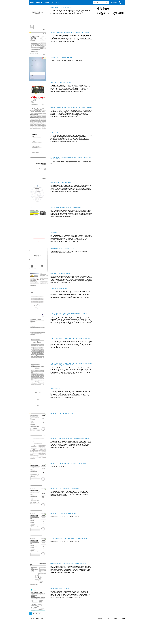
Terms (109, 618)
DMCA (123, 618)
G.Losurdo (53, 232)
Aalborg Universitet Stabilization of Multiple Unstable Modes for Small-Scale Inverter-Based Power (70, 314)
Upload (114, 2)
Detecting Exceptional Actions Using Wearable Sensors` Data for (70, 438)
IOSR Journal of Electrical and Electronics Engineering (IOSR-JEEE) (70, 338)
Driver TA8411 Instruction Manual (60, 7)
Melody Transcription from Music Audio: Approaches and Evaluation (71, 107)
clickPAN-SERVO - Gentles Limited (60, 273)
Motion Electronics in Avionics (59, 588)
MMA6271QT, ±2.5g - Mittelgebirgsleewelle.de (64, 488)
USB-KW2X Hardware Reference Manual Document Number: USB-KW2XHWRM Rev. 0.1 (70, 158)
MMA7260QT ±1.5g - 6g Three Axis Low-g (63, 513)
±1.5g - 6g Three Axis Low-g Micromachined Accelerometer (68, 538)
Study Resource (36, 2)
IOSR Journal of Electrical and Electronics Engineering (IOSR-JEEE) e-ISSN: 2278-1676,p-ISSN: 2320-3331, (71, 364)
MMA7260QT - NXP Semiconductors (61, 413)
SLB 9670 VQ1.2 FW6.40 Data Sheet (61, 57)
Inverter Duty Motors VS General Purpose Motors (65, 207)
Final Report (54, 132)
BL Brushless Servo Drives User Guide (62, 248)
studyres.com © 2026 (36, 618)
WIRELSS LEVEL (55, 388)
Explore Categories (51, 2)
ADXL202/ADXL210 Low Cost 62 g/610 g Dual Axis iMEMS (68, 563)
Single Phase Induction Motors (59, 288)
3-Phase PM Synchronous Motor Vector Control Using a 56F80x (69, 32)
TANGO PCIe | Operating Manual (60, 82)
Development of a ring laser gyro (60, 182)
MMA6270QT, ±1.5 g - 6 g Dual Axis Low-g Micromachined (68, 463)
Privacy (116, 618)
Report (100, 618)
